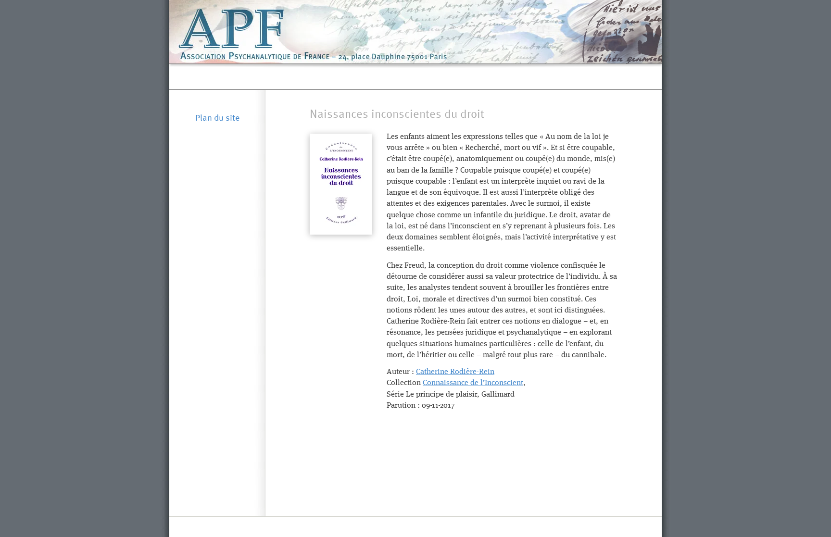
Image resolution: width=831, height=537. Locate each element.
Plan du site (217, 117)
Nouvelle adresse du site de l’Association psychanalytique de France (416, 76)
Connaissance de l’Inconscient (473, 383)
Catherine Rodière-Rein (455, 372)
